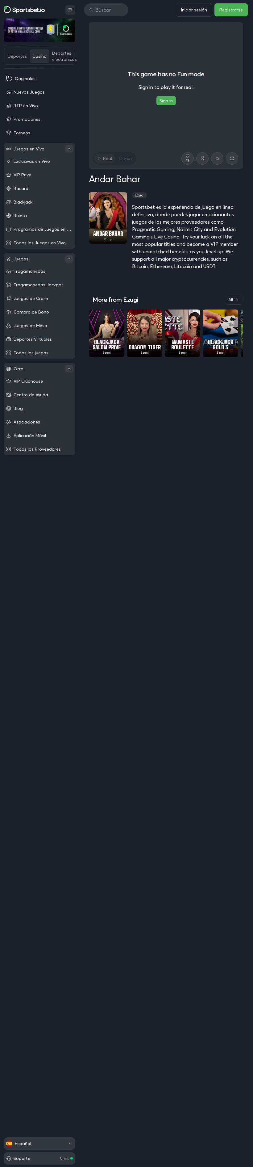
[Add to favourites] (217, 158)
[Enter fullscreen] (232, 158)
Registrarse (231, 10)
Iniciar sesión (194, 10)
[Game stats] (202, 158)
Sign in (166, 100)
